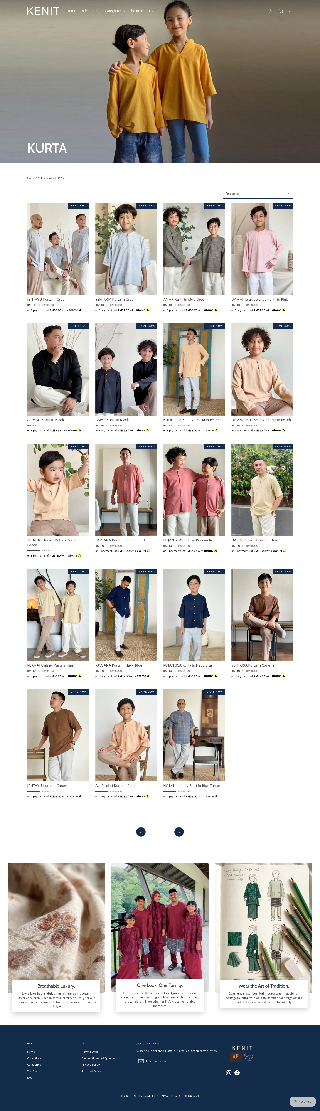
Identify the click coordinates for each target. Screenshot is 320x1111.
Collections (89, 11)
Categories (114, 11)
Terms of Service (93, 1071)
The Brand (137, 11)
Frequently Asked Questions (100, 1058)
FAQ (152, 11)
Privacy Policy (91, 1064)
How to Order (90, 1051)
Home (71, 11)
